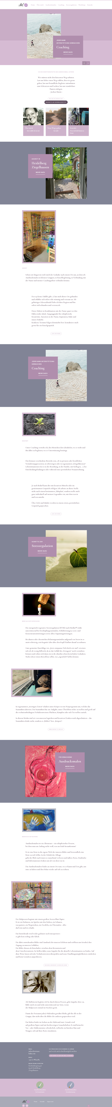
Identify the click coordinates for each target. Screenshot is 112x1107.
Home (33, 5)
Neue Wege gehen (54, 128)
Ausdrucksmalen (50, 5)
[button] (84, 63)
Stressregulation (71, 5)
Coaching (61, 5)
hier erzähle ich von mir (33, 131)
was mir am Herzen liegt (56, 98)
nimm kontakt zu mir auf (56, 729)
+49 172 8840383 (34, 1060)
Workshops (81, 5)
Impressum (50, 1101)
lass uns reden (56, 333)
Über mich (40, 5)
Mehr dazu (69, 52)
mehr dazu (40, 172)
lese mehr (56, 131)
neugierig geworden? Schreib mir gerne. (56, 965)
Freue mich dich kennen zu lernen (77, 132)
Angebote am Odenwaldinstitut (56, 102)
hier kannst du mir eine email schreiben (61, 1055)
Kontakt (90, 5)
